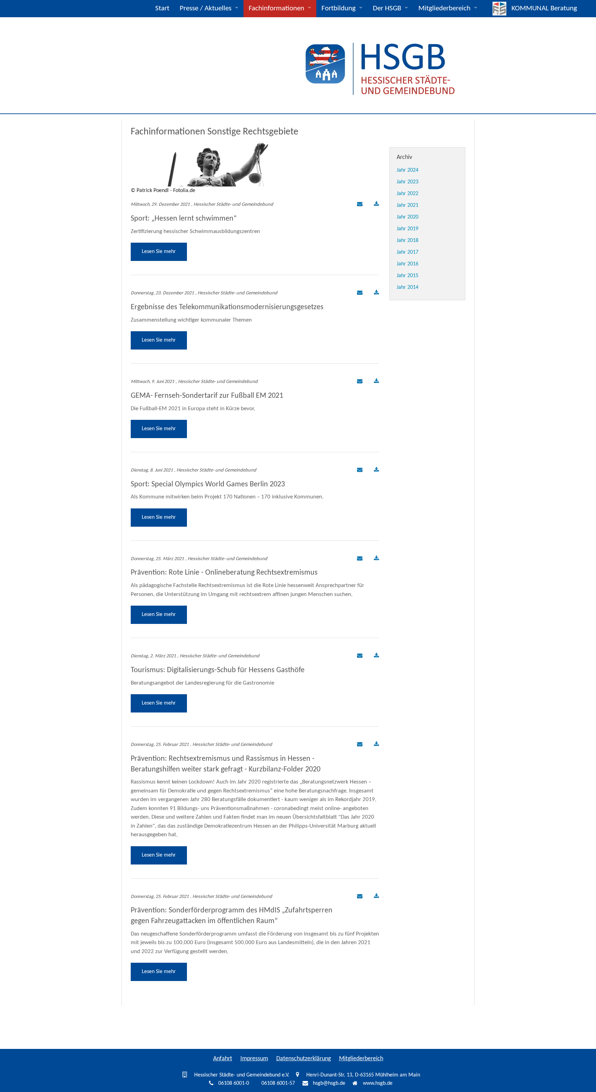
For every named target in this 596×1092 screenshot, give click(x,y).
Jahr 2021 (407, 205)
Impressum (254, 1058)
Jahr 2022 (407, 193)
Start (162, 8)
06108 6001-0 (233, 1083)
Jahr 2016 (407, 264)
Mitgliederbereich (444, 8)
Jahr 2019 (407, 229)
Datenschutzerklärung (303, 1058)
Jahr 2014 (407, 287)
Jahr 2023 (407, 182)
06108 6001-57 (278, 1083)
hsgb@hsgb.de (329, 1083)
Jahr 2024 (407, 170)
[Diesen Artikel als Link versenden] (359, 204)
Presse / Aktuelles (205, 8)
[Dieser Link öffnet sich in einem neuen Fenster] (376, 204)
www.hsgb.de (378, 1083)
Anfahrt (222, 1058)
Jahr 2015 (407, 276)
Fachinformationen (276, 8)
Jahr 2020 (407, 217)
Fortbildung (338, 8)
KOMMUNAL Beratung (544, 8)
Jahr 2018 (407, 240)
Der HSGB (387, 8)
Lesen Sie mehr (159, 251)
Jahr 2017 (407, 252)
